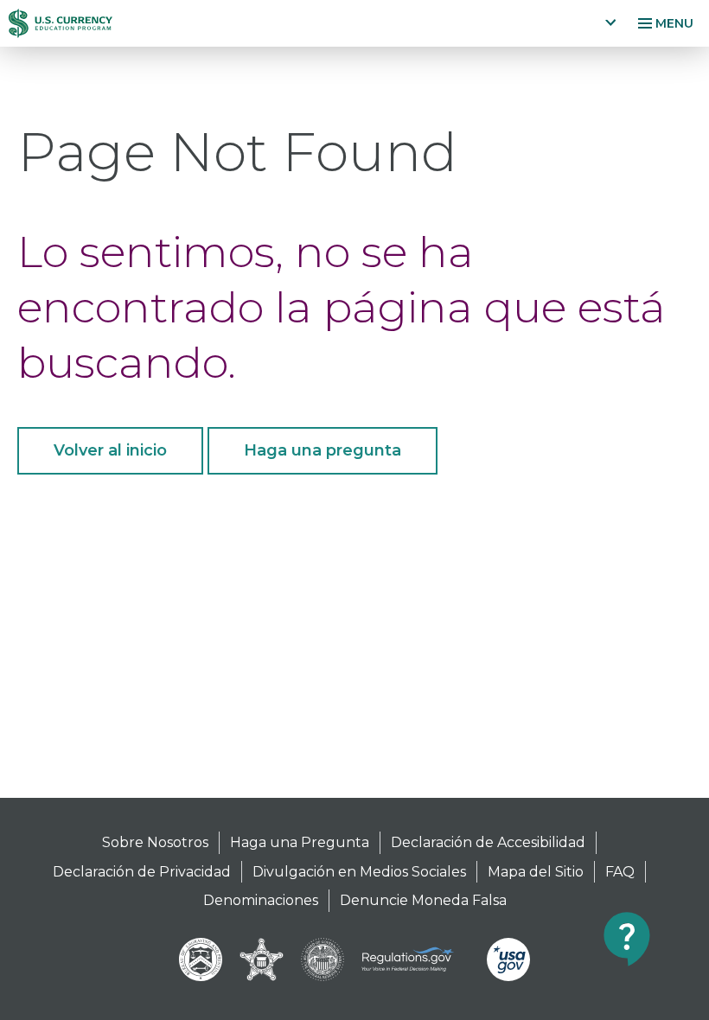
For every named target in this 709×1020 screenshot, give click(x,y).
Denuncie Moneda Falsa (423, 900)
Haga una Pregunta (299, 842)
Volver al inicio (110, 450)
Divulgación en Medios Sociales (359, 872)
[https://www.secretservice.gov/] (262, 959)
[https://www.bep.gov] (200, 959)
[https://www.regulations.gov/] (415, 959)
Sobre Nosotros (155, 842)
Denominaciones (260, 900)
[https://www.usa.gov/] (508, 959)
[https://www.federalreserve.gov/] (322, 959)
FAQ (620, 872)
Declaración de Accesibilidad (488, 842)
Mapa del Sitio (536, 872)
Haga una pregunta (322, 450)
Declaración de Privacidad (142, 872)
